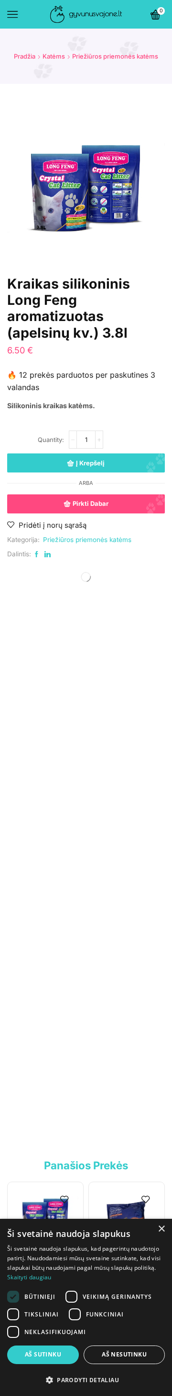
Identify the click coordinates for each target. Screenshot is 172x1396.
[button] (86, 1379)
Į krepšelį (90, 463)
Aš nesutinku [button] (124, 1354)
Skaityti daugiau (29, 1277)
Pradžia (24, 56)
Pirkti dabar (90, 503)
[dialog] (86, 1307)
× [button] (161, 1229)
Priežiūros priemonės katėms (115, 56)
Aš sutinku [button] (43, 1354)
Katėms (54, 56)
